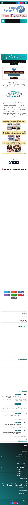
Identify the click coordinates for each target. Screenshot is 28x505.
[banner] (14, 17)
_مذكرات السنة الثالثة (13, 471)
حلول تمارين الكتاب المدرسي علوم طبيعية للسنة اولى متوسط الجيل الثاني (11, 397)
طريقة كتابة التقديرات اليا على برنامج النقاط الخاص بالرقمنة (11, 406)
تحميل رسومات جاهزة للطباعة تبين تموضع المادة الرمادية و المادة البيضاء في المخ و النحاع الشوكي (14, 485)
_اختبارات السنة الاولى (13, 455)
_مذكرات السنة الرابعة (13, 475)
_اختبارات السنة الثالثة (13, 457)
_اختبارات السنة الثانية (13, 459)
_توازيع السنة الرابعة (13, 467)
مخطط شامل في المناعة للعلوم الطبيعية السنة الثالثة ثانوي (12, 433)
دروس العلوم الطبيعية (22, 487)
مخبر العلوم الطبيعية (7, 500)
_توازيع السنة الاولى (13, 463)
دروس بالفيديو (22, 493)
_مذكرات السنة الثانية (13, 473)
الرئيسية (22, 21)
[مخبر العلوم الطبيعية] (14, 9)
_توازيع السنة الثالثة (13, 465)
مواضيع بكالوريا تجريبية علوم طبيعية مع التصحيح (12, 415)
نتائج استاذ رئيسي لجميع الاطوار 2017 (12, 424)
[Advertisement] (14, 39)
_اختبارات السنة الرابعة (13, 461)
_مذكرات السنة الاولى (17, 62)
